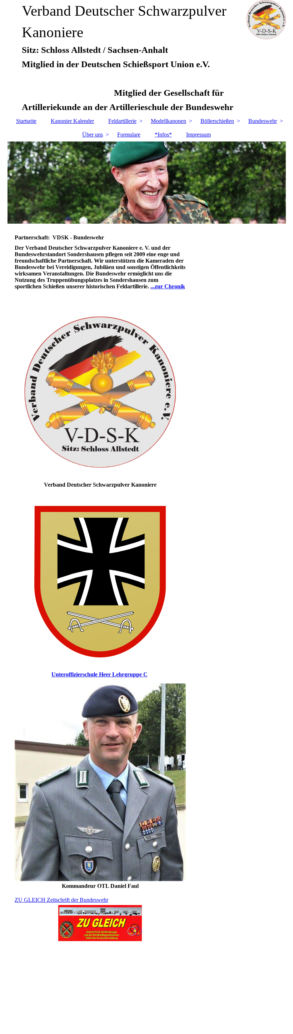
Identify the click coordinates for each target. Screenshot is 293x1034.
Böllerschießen (217, 121)
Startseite (26, 121)
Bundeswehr (262, 121)
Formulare (128, 134)
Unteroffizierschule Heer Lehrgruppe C (99, 674)
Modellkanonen (168, 121)
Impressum (198, 134)
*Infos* (163, 134)
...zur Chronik (167, 286)
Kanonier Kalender (72, 121)
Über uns (92, 134)
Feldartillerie (122, 121)
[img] (147, 182)
